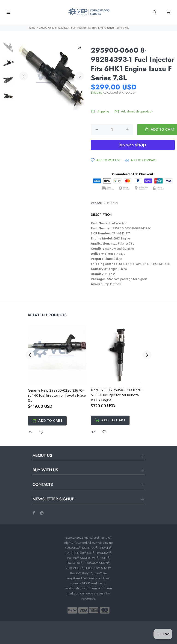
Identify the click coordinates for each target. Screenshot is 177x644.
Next (79, 76)
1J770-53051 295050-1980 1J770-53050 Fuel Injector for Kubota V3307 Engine (117, 395)
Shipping (97, 92)
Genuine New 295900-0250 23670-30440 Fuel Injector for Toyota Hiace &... (57, 396)
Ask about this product (137, 111)
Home (31, 28)
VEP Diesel (110, 203)
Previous (23, 76)
